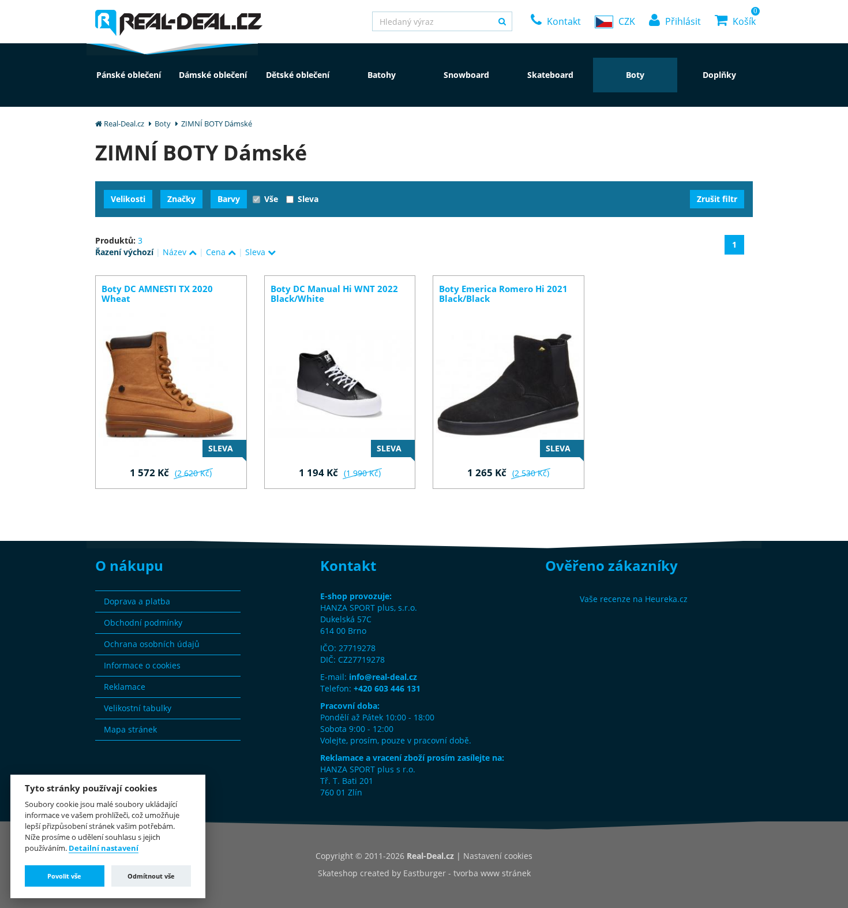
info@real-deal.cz (383, 676)
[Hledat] (502, 21)
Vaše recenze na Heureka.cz (634, 598)
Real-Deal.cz (124, 123)
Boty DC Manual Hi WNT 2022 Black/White (334, 294)
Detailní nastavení (103, 848)
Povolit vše (64, 876)
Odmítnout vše (151, 876)
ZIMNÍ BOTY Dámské (216, 123)
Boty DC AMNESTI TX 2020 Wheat (157, 294)
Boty (163, 123)
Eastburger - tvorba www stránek (467, 873)
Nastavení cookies (497, 855)
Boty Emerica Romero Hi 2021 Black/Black (503, 294)
